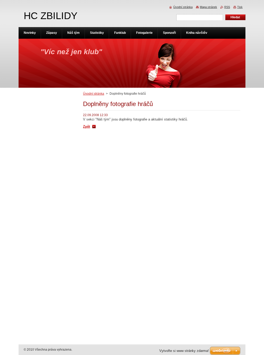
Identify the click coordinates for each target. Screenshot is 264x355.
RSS (227, 7)
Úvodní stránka (93, 93)
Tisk (240, 7)
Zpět (86, 126)
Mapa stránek (208, 7)
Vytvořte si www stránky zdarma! (184, 351)
